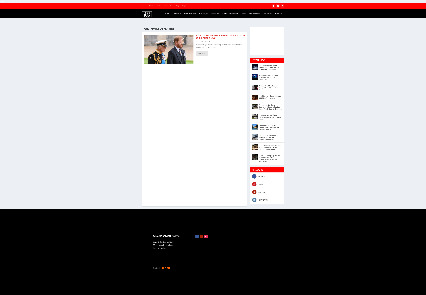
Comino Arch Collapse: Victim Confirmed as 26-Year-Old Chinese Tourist (270, 127)
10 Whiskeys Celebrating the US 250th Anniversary (270, 97)
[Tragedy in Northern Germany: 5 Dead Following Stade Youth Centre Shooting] (255, 106)
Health (158, 6)
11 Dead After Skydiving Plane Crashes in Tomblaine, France (270, 117)
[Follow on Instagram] (206, 236)
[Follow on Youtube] (201, 236)
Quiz (171, 6)
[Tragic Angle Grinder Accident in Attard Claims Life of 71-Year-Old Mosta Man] (255, 147)
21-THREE (166, 268)
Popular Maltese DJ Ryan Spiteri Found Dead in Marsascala (268, 78)
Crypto (184, 6)
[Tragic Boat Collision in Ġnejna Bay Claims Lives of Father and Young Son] (255, 67)
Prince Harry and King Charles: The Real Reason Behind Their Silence (220, 37)
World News (208, 41)
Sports (144, 6)
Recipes (266, 14)
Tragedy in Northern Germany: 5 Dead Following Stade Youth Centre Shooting (270, 107)
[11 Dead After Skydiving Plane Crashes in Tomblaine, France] (255, 116)
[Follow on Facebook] (197, 236)
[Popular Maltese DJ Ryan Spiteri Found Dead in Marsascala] (255, 77)
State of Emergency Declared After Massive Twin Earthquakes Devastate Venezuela (270, 159)
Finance (165, 6)
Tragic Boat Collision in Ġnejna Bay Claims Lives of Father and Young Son (269, 68)
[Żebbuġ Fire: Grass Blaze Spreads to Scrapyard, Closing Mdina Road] (255, 137)
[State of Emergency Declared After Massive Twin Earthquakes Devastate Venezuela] (255, 157)
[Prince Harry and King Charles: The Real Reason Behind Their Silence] (168, 49)
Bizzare (151, 6)
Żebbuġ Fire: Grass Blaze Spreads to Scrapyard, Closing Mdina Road (268, 137)
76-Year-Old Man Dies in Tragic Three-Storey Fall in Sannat (269, 88)
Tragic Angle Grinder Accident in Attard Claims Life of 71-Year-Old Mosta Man (270, 147)
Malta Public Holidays (250, 14)
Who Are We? (190, 14)
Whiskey (278, 14)
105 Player (203, 14)
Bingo (177, 6)
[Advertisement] (267, 41)
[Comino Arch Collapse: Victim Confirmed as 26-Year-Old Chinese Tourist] (255, 127)
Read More (202, 53)
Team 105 (177, 14)
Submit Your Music (230, 14)
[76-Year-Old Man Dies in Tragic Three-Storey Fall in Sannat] (255, 87)
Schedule (215, 14)
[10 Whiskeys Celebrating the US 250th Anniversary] (255, 97)
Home (166, 14)
